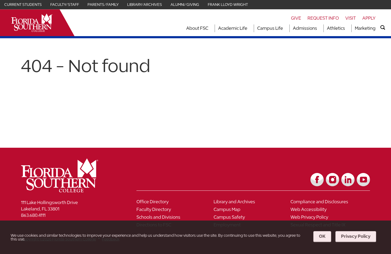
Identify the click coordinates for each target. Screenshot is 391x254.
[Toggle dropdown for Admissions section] (318, 28)
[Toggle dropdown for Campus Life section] (284, 28)
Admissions (305, 28)
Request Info (323, 18)
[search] (383, 27)
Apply (369, 18)
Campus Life (270, 28)
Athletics (336, 28)
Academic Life (232, 28)
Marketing (365, 28)
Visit (350, 18)
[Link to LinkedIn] (348, 179)
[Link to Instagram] (332, 179)
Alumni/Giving (184, 4)
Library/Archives (144, 4)
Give (296, 18)
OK (322, 236)
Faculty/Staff (64, 4)
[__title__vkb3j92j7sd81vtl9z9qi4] (70, 190)
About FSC (197, 28)
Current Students (23, 4)
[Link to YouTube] (363, 179)
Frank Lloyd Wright (228, 4)
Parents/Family (103, 4)
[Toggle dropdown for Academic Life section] (249, 28)
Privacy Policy (356, 236)
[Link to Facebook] (317, 179)
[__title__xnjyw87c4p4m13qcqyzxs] (32, 23)
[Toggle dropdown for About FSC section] (209, 28)
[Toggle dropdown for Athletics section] (346, 28)
